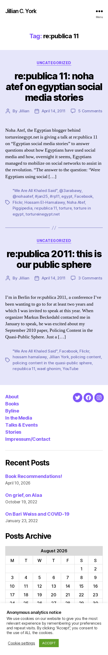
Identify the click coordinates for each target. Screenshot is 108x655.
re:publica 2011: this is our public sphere (54, 259)
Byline (12, 411)
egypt (66, 196)
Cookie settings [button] (21, 643)
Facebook (83, 196)
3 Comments (90, 278)
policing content (86, 356)
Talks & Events (21, 425)
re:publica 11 (45, 208)
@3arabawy (70, 190)
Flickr (17, 202)
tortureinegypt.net (42, 214)
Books (12, 403)
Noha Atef (76, 202)
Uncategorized (54, 62)
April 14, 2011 (54, 110)
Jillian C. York (20, 11)
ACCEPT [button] (49, 643)
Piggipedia (22, 208)
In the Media (18, 418)
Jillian (24, 110)
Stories (13, 432)
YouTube (70, 368)
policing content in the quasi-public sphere (52, 362)
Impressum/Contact (27, 439)
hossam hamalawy (30, 356)
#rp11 (55, 196)
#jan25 (41, 196)
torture (65, 208)
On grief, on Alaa (23, 495)
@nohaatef (23, 196)
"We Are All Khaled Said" (35, 190)
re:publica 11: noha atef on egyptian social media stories (54, 86)
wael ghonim (49, 368)
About (12, 396)
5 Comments (90, 110)
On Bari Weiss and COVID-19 (37, 514)
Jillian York (59, 356)
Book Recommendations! (33, 476)
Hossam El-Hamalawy (44, 202)
